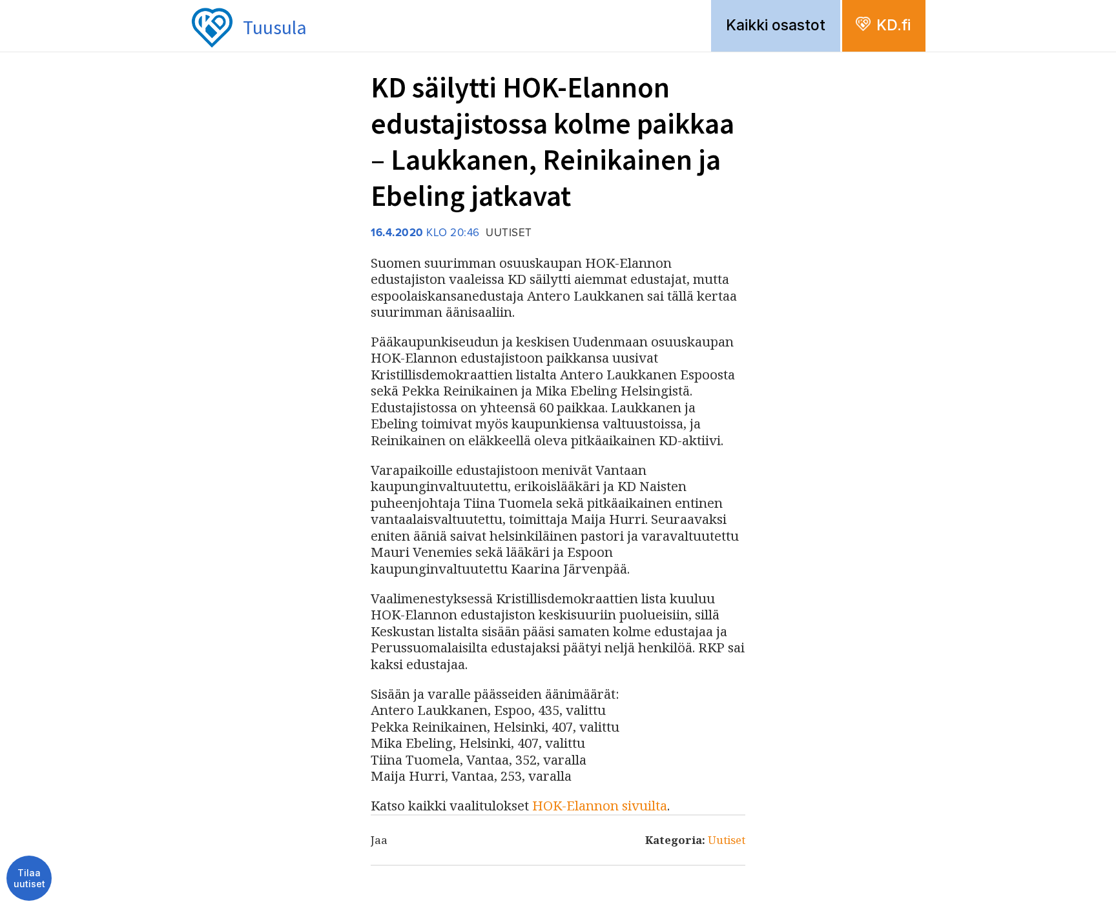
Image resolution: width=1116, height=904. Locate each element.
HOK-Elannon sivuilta (599, 805)
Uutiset (726, 839)
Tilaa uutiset (29, 878)
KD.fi (893, 25)
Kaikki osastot (775, 25)
